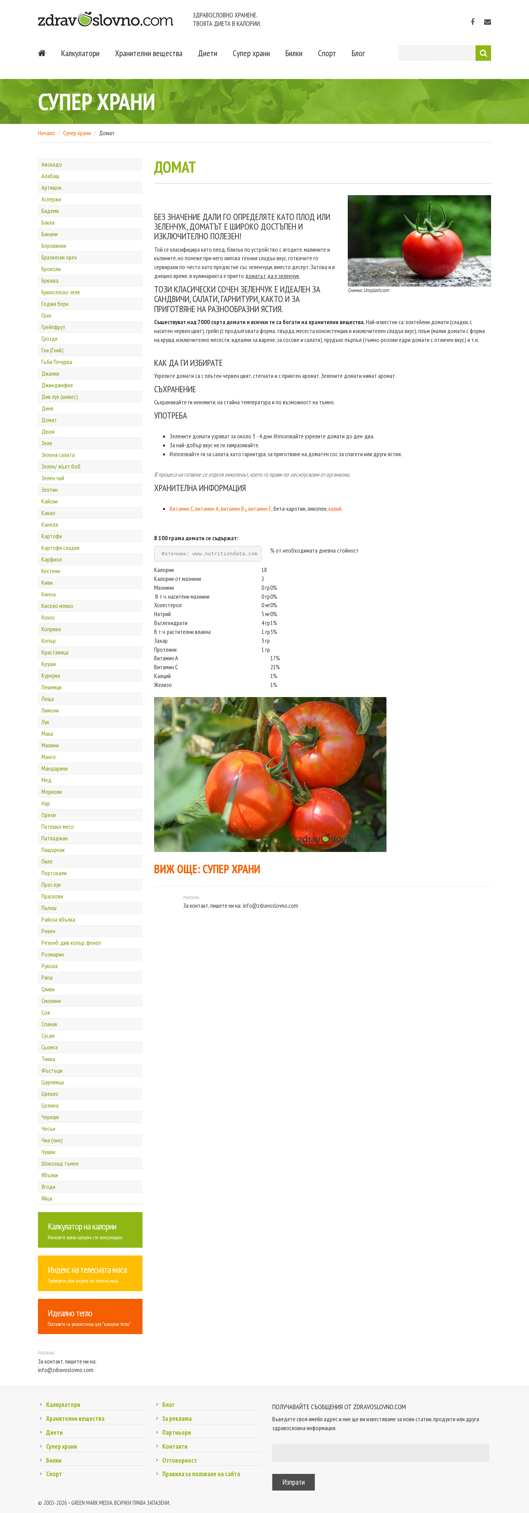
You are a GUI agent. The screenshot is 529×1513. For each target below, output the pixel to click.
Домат (49, 420)
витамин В (233, 508)
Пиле (47, 861)
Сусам (48, 1035)
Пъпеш (49, 908)
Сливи (48, 989)
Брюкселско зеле (60, 292)
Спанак (49, 1024)
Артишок (51, 187)
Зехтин (49, 489)
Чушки (48, 1152)
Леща (47, 698)
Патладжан (54, 838)
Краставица (55, 652)
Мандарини (54, 768)
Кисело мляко (57, 606)
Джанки (50, 373)
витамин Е (259, 508)
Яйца (46, 1198)
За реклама (177, 1418)
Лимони (50, 710)
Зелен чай (52, 478)
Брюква (49, 280)
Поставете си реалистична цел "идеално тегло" (89, 1324)
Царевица (52, 1082)
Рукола (49, 966)
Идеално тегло (70, 1313)
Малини (50, 745)
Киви (47, 582)
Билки (293, 53)
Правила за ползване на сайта (201, 1474)
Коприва (51, 629)
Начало (46, 133)
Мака (47, 733)
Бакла (48, 222)
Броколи (51, 269)
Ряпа (47, 977)
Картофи (51, 536)
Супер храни (251, 53)
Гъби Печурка (56, 362)
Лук (45, 722)
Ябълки (49, 1175)
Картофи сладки (60, 547)
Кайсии (49, 501)
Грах (46, 315)
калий (335, 508)
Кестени (50, 571)
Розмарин (52, 954)
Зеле (46, 443)
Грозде (49, 338)
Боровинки (53, 245)
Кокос (48, 617)
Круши (48, 664)
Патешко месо (57, 826)
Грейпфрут (53, 327)
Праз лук (51, 884)
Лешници (51, 687)
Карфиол (51, 559)
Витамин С (181, 508)
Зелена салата (58, 455)
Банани (49, 234)
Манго (48, 757)
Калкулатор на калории (82, 1226)
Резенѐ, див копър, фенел (71, 942)
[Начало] (42, 53)
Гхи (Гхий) (52, 350)
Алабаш (50, 176)
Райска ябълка (58, 919)
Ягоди (48, 1186)
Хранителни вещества (148, 53)
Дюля (48, 431)
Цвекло (49, 1093)
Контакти (174, 1446)
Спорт (327, 53)
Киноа (48, 594)
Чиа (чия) (52, 1140)
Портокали (54, 873)
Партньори (176, 1432)
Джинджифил (57, 385)
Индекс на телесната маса (87, 1270)
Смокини (51, 1001)
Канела (49, 524)
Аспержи (51, 199)
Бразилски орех (59, 257)
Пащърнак (53, 850)
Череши (50, 1117)
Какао (48, 513)
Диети (207, 53)
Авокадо (51, 164)
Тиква (48, 1059)
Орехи (48, 815)
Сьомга (49, 1047)
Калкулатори (80, 53)
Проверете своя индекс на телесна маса (83, 1281)
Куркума (50, 675)
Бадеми (50, 211)
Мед (46, 780)
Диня (47, 408)
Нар (45, 803)
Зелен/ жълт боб (61, 466)
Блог (358, 53)
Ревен (48, 931)
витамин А (207, 508)
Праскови (52, 896)
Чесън (48, 1128)
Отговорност (179, 1460)
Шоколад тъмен (60, 1163)
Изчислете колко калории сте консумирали (85, 1237)
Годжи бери (55, 303)
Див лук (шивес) (59, 396)
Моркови (51, 791)
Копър (48, 640)
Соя (45, 1012)
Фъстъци (51, 1070)
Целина (49, 1105)
